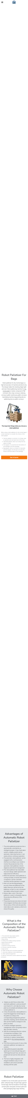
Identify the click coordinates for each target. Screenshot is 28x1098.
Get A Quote (14, 457)
